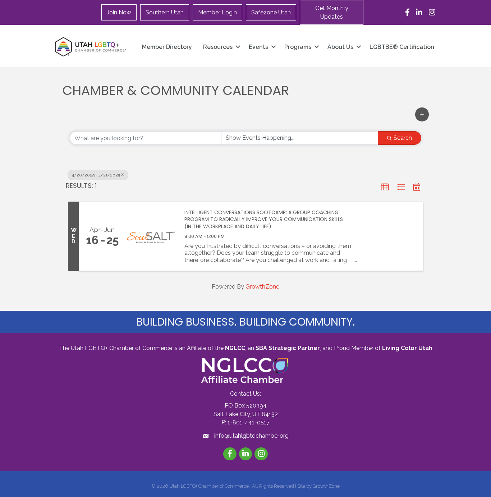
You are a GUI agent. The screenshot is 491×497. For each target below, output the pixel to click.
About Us (340, 46)
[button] (331, 12)
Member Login (217, 12)
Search (403, 137)
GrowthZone (262, 286)
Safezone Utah (271, 12)
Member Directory (167, 46)
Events (258, 46)
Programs (297, 46)
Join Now (119, 12)
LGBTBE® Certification (402, 46)
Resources (218, 46)
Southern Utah (165, 12)
